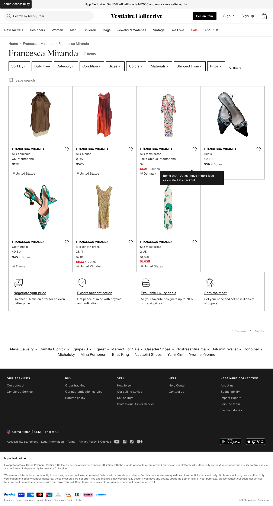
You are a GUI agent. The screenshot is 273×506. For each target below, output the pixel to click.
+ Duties (154, 168)
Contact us (176, 391)
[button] (264, 16)
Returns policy (75, 398)
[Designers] (48, 30)
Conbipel (251, 349)
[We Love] (187, 30)
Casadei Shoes (158, 349)
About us (227, 385)
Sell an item (204, 16)
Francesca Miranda (38, 43)
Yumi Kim (175, 354)
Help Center (177, 385)
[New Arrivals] (26, 30)
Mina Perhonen (93, 354)
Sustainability (230, 391)
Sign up (247, 16)
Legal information (52, 442)
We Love (177, 30)
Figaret (100, 349)
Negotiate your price (30, 292)
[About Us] (222, 30)
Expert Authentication (94, 292)
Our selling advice (129, 391)
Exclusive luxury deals (158, 292)
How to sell (124, 385)
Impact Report (231, 398)
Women (57, 30)
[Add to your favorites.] (66, 149)
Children (89, 30)
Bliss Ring (120, 354)
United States (43, 500)
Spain (70, 500)
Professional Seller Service (135, 404)
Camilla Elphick (52, 349)
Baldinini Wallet (224, 349)
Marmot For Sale (125, 349)
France (8, 500)
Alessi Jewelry (21, 349)
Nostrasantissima (191, 349)
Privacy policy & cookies (94, 442)
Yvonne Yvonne (202, 354)
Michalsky (66, 354)
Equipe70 (79, 349)
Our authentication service (83, 391)
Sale (194, 30)
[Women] (66, 30)
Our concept (15, 385)
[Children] (99, 30)
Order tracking (75, 385)
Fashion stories (231, 410)
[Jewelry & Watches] (149, 30)
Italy (78, 500)
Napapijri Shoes (148, 354)
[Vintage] (168, 30)
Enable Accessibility (16, 4)
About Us (211, 30)
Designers (37, 30)
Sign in (229, 16)
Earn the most (215, 292)
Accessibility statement (22, 442)
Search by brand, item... (29, 16)
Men (73, 30)
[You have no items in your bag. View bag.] (264, 16)
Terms (71, 442)
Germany (59, 500)
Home (13, 43)
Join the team (230, 404)
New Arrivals (13, 30)
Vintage (158, 30)
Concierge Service (20, 391)
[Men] (80, 30)
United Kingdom (24, 500)
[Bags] (114, 30)
